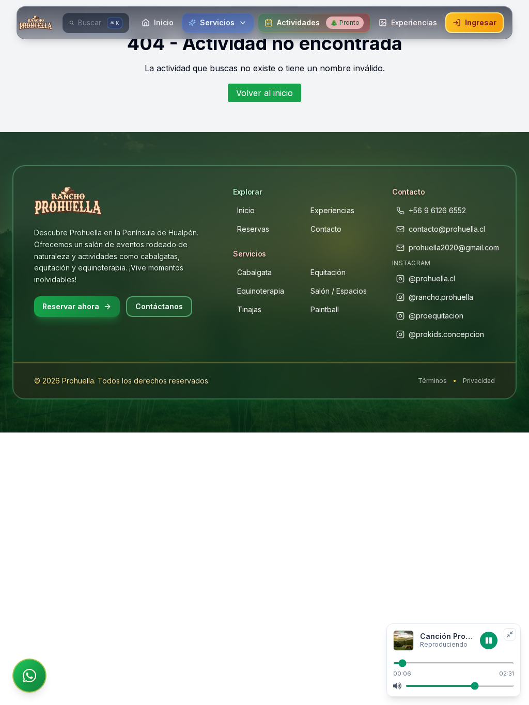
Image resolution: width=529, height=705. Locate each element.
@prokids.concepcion (446, 334)
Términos (432, 380)
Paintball (324, 309)
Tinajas (249, 309)
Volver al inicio (264, 93)
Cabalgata (254, 272)
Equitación (328, 272)
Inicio (246, 210)
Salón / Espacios (338, 290)
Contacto (325, 229)
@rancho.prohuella (441, 297)
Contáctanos (159, 306)
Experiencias (332, 210)
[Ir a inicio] (36, 22)
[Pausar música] (488, 640)
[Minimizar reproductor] (510, 634)
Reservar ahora (70, 306)
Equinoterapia (260, 290)
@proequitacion (436, 315)
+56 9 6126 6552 (437, 210)
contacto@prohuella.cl (447, 229)
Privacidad (479, 380)
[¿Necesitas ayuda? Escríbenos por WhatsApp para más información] (29, 676)
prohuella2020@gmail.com (454, 247)
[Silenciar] (397, 686)
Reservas (253, 229)
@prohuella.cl (432, 278)
